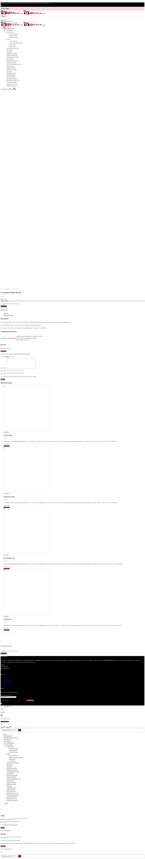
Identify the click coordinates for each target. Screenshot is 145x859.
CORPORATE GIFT (8, 21)
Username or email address (7, 819)
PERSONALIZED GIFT (12, 770)
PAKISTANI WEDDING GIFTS (14, 778)
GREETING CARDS (11, 782)
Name (2, 370)
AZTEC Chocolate (14, 37)
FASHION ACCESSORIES (13, 762)
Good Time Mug (8, 435)
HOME (5, 734)
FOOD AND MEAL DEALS (13, 771)
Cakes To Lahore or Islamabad (16, 757)
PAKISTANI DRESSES (12, 768)
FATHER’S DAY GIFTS (12, 798)
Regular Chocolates (14, 33)
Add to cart (3, 306)
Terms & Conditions (8, 681)
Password (3, 822)
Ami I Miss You (7, 619)
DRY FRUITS (10, 764)
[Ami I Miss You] (26, 614)
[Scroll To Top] (1, 725)
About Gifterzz (7, 678)
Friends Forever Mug (9, 496)
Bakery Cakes (12, 759)
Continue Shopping (5, 721)
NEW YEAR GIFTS (11, 791)
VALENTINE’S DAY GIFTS (13, 795)
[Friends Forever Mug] (26, 491)
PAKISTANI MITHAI (11, 777)
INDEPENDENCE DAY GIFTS (11, 737)
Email (2, 373)
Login (10, 849)
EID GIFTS (9, 786)
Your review (4, 368)
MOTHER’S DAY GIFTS (12, 793)
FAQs (5, 683)
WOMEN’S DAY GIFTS (12, 800)
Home (2, 288)
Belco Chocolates (13, 35)
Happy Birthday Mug (9, 558)
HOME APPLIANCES (11, 784)
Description (6, 313)
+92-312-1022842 (5, 8)
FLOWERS (9, 766)
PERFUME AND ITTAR (12, 775)
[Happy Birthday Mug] (26, 553)
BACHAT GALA (10, 780)
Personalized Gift (6, 288)
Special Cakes (13, 761)
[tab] (74, 313)
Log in (2, 827)
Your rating (3, 356)
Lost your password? (13, 824)
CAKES (8, 39)
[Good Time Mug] (26, 430)
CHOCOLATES (10, 32)
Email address (4, 837)
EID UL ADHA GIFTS (12, 796)
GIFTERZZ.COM (7, 706)
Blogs (5, 685)
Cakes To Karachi (13, 755)
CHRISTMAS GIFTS (11, 787)
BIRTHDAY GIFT (8, 739)
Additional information (9, 315)
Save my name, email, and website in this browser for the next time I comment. (19, 376)
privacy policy (71, 843)
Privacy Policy (7, 680)
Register (9, 830)
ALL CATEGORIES (8, 30)
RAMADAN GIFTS (11, 789)
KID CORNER (10, 773)
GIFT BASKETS (7, 26)
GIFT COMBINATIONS (9, 28)
